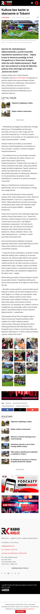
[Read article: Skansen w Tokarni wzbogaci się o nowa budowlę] (5, 438)
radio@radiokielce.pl (7, 546)
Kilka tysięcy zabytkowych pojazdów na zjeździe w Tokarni (24, 453)
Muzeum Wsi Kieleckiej (20, 78)
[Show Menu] (32, 3)
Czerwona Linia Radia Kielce (10, 553)
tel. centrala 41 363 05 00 (9, 549)
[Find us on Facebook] (1, 573)
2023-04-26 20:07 (16, 17)
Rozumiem (20, 611)
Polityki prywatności (28, 609)
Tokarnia (8, 403)
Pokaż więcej (20, 120)
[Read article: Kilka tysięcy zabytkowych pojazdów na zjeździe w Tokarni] (5, 454)
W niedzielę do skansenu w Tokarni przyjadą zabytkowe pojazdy (24, 460)
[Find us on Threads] (15, 573)
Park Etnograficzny (8, 406)
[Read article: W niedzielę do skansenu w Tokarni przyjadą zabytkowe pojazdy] (5, 461)
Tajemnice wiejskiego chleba (22, 103)
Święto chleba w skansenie (21, 111)
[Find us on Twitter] (12, 573)
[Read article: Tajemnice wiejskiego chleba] (5, 105)
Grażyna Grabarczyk (22, 406)
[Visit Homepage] (7, 3)
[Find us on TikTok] (18, 573)
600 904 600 (23, 553)
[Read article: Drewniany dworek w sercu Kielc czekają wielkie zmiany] (5, 446)
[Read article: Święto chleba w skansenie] (5, 113)
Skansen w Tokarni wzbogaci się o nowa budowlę (23, 438)
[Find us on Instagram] (5, 573)
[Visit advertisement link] (20, 484)
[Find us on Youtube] (8, 573)
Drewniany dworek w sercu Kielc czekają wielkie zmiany (23, 445)
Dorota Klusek (5, 17)
